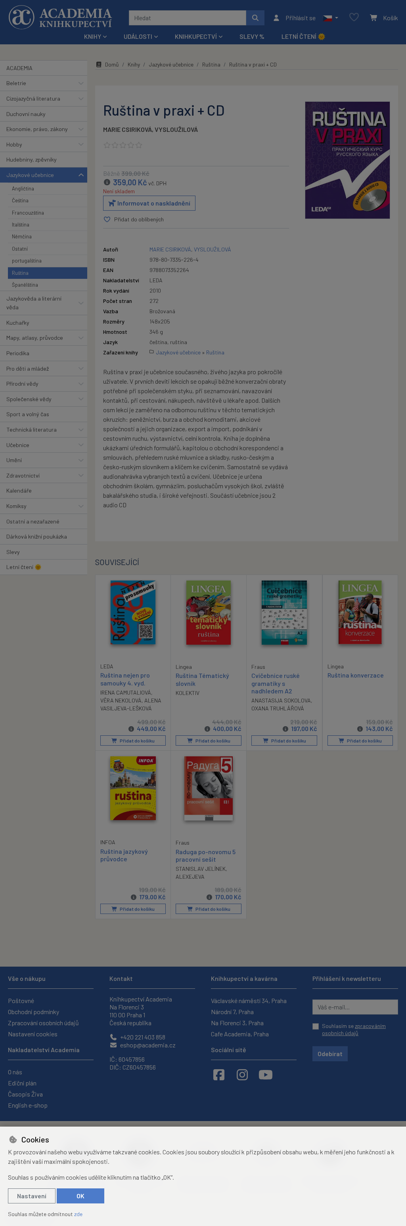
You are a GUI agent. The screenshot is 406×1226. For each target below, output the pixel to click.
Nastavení (31, 1195)
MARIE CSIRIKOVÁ (127, 129)
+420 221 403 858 (142, 1037)
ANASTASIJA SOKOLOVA (281, 700)
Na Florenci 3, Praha (237, 1022)
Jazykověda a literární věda (33, 302)
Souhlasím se (354, 1029)
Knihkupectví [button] (196, 36)
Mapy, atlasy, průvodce (34, 337)
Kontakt (121, 978)
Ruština (20, 273)
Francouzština (28, 212)
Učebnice (17, 445)
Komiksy (16, 506)
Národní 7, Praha (232, 1011)
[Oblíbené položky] (354, 17)
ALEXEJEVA (190, 876)
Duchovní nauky (26, 113)
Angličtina (23, 188)
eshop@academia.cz (147, 1045)
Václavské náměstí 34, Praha (249, 1000)
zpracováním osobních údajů (354, 1029)
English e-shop (28, 1105)
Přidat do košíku (137, 740)
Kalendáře (19, 490)
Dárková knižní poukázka (36, 536)
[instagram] (242, 1074)
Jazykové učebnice (30, 174)
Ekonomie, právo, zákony (37, 129)
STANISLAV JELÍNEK (201, 868)
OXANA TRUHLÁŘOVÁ (277, 708)
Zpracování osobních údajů (43, 1022)
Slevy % (251, 36)
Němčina (22, 236)
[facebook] (219, 1074)
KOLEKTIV (187, 692)
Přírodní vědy (22, 383)
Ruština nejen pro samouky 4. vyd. (125, 678)
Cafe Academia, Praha (240, 1034)
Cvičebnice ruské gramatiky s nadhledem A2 (275, 683)
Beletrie (16, 83)
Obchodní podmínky (33, 1011)
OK (80, 1195)
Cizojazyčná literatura (33, 98)
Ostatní (20, 249)
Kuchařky (17, 322)
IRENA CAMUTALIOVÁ (125, 692)
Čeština (20, 200)
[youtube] (266, 1074)
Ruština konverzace (355, 675)
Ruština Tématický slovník (202, 679)
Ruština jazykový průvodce (124, 854)
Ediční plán (22, 1083)
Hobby (14, 144)
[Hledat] (255, 17)
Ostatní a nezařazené (32, 521)
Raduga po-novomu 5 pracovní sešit (206, 855)
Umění (14, 460)
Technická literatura (31, 429)
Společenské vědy (29, 399)
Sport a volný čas (27, 414)
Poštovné (21, 1000)
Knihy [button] (92, 36)
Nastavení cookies (32, 1034)
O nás (15, 1072)
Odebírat (330, 1053)
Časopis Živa (25, 1094)
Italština (20, 224)
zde (78, 1214)
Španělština (25, 285)
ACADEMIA (19, 68)
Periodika (17, 353)
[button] (330, 18)
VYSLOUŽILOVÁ (176, 129)
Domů (112, 64)
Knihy (134, 64)
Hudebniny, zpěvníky (31, 159)
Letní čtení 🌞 (304, 36)
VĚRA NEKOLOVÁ (121, 700)
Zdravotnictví (23, 475)
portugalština (27, 260)
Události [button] (138, 36)
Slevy (13, 551)
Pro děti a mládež (27, 368)
